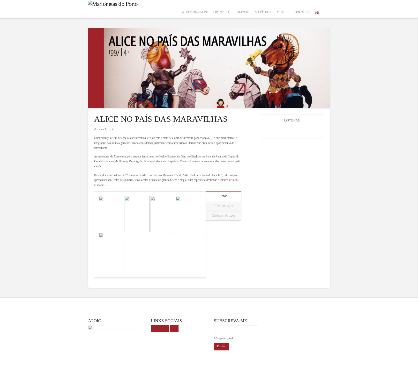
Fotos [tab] (223, 196)
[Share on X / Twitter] (286, 129)
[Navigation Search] (325, 9)
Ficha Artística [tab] (223, 206)
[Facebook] (155, 329)
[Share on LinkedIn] (297, 129)
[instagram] (174, 329)
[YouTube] (164, 329)
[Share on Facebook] (274, 129)
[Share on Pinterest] (309, 129)
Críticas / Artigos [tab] (223, 215)
